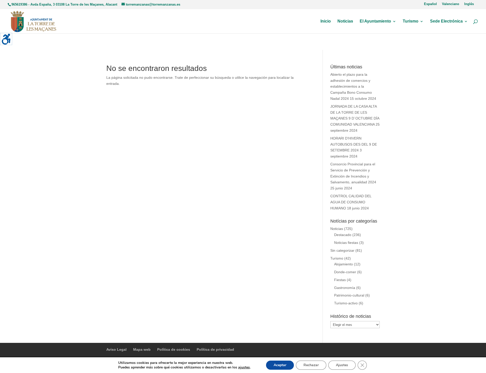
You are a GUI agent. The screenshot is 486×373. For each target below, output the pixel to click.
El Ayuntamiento (375, 21)
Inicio (325, 21)
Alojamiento (343, 264)
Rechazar (311, 365)
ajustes (244, 367)
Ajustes (342, 365)
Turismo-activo (346, 303)
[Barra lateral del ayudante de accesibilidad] (6, 39)
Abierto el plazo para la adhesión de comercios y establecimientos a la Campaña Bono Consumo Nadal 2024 (351, 86)
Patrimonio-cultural (349, 295)
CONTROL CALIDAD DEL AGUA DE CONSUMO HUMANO (350, 202)
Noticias (345, 21)
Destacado (342, 235)
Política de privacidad (215, 349)
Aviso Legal (116, 349)
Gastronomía (344, 288)
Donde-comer (345, 272)
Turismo (410, 21)
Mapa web (142, 349)
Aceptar (280, 365)
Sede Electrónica (446, 21)
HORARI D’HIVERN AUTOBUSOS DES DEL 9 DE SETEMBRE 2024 (353, 144)
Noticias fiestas (346, 243)
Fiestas (340, 280)
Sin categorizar (342, 250)
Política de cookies (173, 349)
